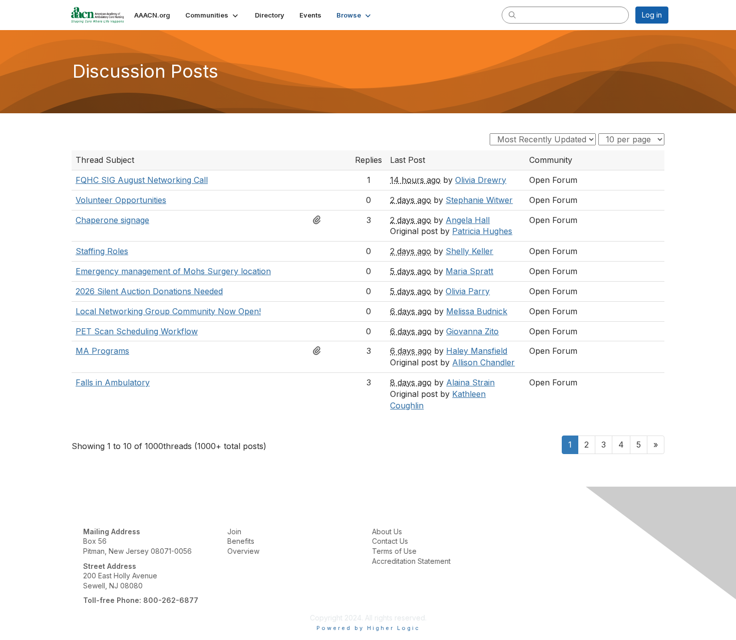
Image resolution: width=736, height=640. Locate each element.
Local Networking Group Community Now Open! (168, 311)
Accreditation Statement (411, 561)
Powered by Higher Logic (368, 627)
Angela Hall (468, 220)
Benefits (240, 541)
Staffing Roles (102, 251)
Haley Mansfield (476, 351)
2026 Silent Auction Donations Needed (149, 291)
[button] (212, 15)
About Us (387, 531)
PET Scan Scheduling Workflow (137, 331)
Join (234, 531)
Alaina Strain (470, 382)
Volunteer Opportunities (121, 200)
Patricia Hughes (482, 231)
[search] (512, 15)
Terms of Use (394, 551)
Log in (652, 15)
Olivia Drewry (480, 180)
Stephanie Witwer (479, 200)
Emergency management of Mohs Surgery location (173, 271)
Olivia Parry (468, 291)
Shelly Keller (469, 251)
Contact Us (390, 541)
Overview (243, 551)
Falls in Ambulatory (113, 382)
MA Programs (102, 351)
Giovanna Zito (472, 331)
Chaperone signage (112, 220)
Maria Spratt (469, 271)
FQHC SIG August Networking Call (142, 180)
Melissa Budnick (476, 311)
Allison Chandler (483, 362)
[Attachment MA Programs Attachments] (319, 351)
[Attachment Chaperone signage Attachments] (319, 220)
